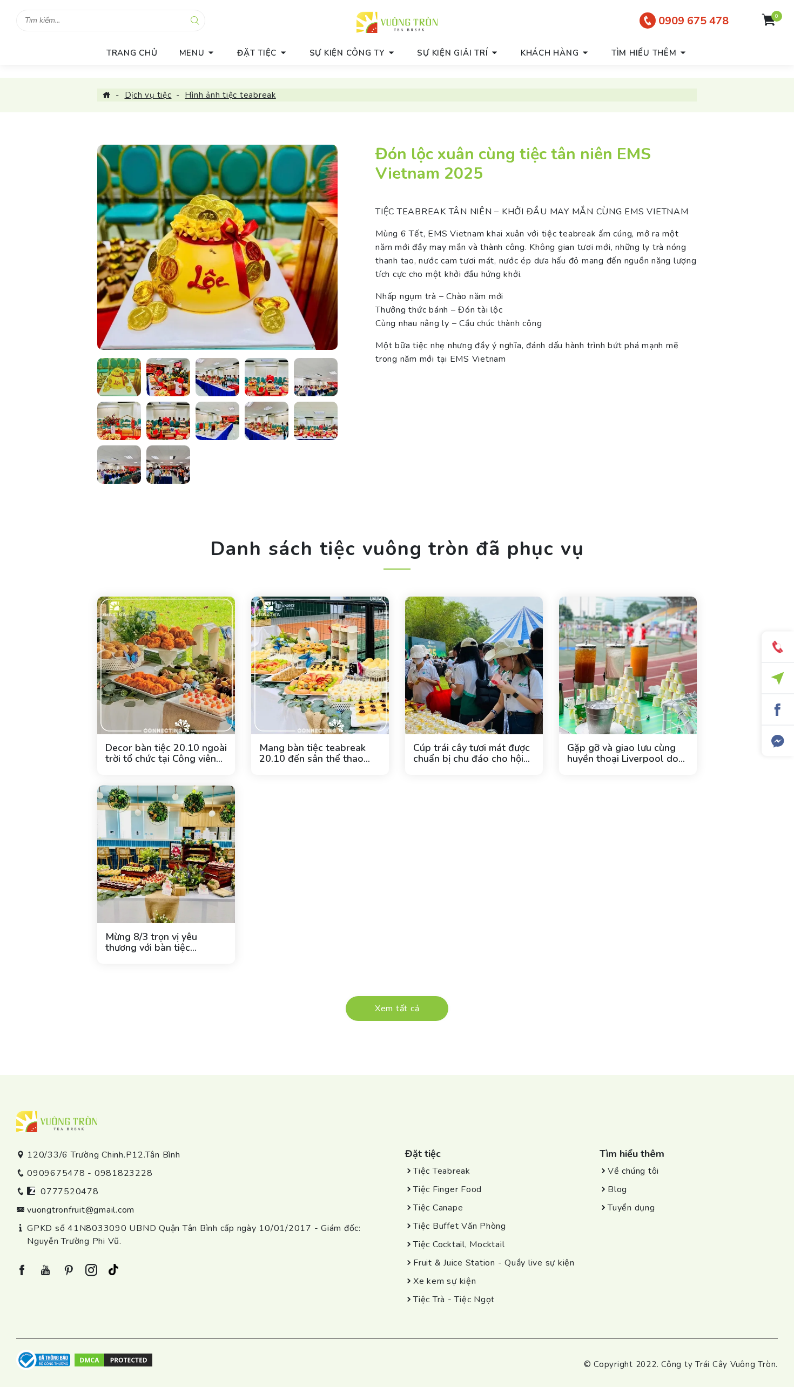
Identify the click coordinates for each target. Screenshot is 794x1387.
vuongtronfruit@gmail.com (80, 1210)
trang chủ (132, 53)
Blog (617, 1189)
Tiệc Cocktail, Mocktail (458, 1244)
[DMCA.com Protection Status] (113, 1359)
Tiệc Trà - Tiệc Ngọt (454, 1299)
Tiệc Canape (438, 1208)
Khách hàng (550, 53)
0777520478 (70, 1191)
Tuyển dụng (631, 1208)
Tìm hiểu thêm (644, 53)
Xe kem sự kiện (444, 1281)
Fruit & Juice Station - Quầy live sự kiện (494, 1263)
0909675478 (56, 1173)
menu (192, 53)
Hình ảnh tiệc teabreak (230, 95)
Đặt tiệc (257, 53)
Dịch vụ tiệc (148, 95)
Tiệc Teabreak (441, 1171)
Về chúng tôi (633, 1171)
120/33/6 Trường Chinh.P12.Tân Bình (103, 1155)
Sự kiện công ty (347, 53)
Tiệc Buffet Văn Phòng (459, 1226)
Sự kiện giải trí (452, 53)
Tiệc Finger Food (447, 1189)
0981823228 (124, 1173)
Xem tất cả (397, 1008)
